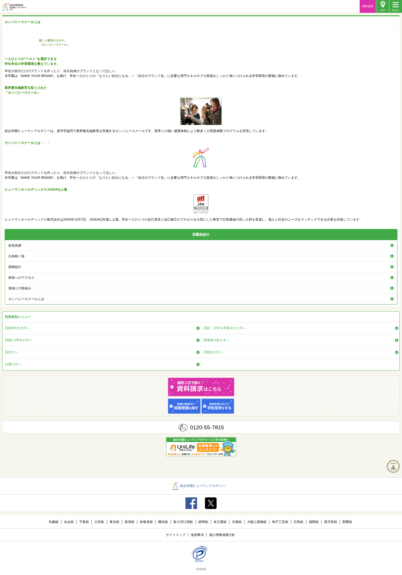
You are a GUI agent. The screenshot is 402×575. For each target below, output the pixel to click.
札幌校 (54, 522)
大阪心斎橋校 (257, 522)
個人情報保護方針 (222, 535)
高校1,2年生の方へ (18, 340)
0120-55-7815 (207, 427)
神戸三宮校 (280, 522)
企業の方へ (13, 364)
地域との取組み (19, 288)
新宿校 (129, 522)
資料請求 (367, 6)
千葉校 (84, 522)
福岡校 (314, 522)
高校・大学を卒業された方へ (224, 328)
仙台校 (69, 522)
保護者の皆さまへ (216, 340)
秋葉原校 (146, 522)
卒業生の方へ (213, 352)
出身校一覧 (16, 256)
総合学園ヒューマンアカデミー (202, 486)
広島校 (298, 522)
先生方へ (11, 352)
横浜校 (163, 522)
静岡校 (203, 522)
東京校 (114, 522)
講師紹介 (14, 267)
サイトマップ (175, 535)
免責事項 (197, 535)
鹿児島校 (330, 522)
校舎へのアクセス (21, 277)
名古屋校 (220, 522)
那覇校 (347, 522)
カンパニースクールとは (26, 299)
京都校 (237, 522)
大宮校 (99, 522)
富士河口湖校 (183, 522)
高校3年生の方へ (17, 328)
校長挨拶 (14, 245)
